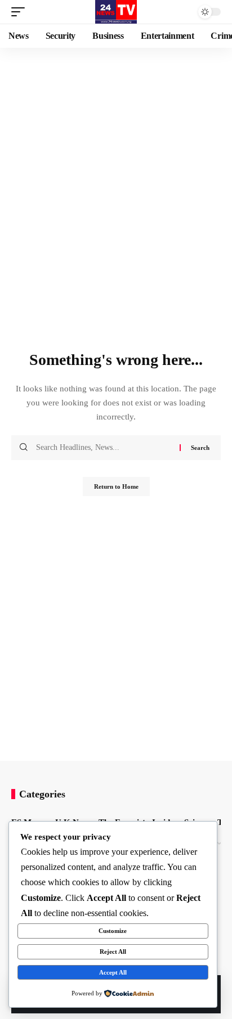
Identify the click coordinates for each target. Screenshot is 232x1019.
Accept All (113, 972)
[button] (20, 11)
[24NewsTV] (115, 12)
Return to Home (116, 486)
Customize (113, 930)
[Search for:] (104, 447)
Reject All (113, 951)
